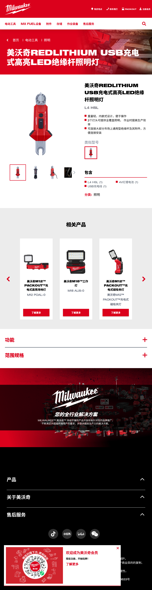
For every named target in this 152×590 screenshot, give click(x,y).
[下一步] (74, 172)
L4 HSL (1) (95, 182)
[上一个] (8, 279)
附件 (49, 23)
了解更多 (36, 312)
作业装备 (72, 23)
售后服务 (88, 23)
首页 (16, 40)
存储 (59, 23)
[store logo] (18, 9)
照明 (47, 40)
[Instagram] (53, 534)
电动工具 (10, 23)
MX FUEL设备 (31, 23)
